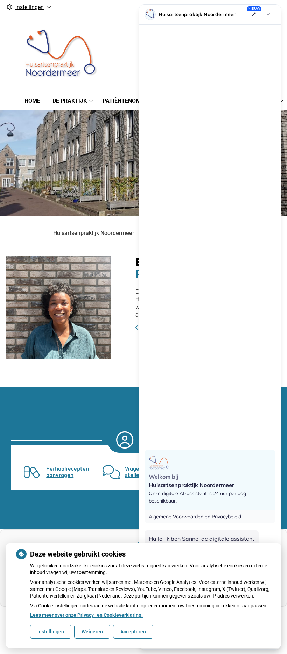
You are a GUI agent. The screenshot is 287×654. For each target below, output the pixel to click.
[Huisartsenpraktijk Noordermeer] (58, 52)
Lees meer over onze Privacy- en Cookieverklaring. (86, 615)
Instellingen (50, 631)
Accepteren (133, 631)
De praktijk (69, 100)
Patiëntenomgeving (132, 100)
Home (32, 100)
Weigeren (92, 631)
